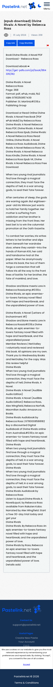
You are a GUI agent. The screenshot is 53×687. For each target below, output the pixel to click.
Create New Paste (26, 638)
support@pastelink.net (26, 625)
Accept (26, 664)
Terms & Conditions (26, 682)
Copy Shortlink (26, 43)
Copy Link (10, 43)
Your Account (26, 641)
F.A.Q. (27, 645)
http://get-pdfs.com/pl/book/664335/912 (26, 72)
